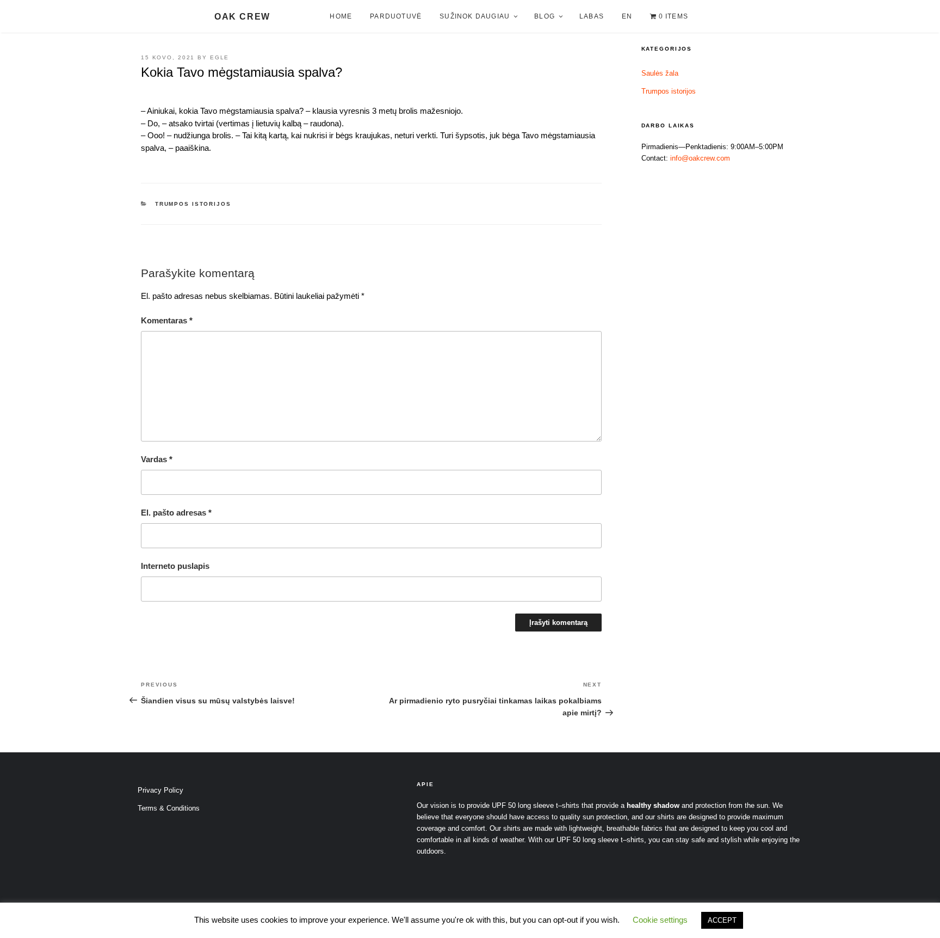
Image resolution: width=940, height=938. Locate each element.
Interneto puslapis (175, 566)
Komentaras (167, 320)
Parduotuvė (396, 16)
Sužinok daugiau (475, 16)
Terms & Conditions (169, 808)
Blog (544, 16)
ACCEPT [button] (722, 920)
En (627, 16)
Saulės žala (659, 73)
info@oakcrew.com (700, 158)
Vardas (156, 459)
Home (341, 16)
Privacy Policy (160, 790)
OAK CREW (242, 16)
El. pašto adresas (176, 512)
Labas (591, 16)
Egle (220, 57)
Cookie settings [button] (660, 919)
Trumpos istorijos (193, 204)
